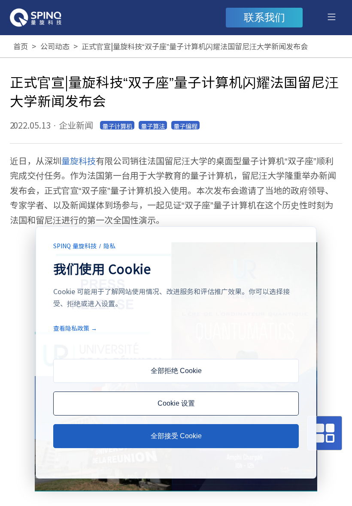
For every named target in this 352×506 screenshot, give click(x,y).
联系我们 (264, 17)
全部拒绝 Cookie (176, 370)
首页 (20, 46)
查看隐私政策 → (75, 328)
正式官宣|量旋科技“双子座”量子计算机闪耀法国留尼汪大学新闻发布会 (195, 46)
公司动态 (55, 46)
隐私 (109, 245)
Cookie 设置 (176, 403)
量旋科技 (78, 160)
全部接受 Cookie (176, 436)
